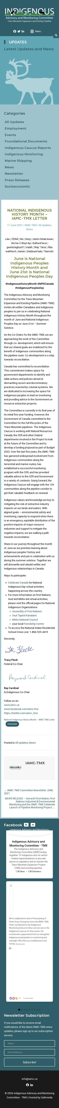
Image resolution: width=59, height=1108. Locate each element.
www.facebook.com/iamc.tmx (21, 709)
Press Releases (17, 180)
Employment (15, 128)
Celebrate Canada (18, 582)
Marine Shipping (18, 161)
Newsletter (14, 174)
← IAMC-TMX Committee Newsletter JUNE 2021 (28, 792)
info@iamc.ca (29, 1078)
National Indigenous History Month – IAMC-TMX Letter (29, 720)
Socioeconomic (17, 186)
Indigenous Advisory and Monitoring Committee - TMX (28, 843)
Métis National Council (25, 619)
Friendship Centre (34, 623)
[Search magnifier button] (56, 35)
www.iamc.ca (11, 704)
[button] (26, 825)
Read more (20, 944)
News (9, 167)
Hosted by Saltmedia (40, 1097)
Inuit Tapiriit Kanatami (24, 615)
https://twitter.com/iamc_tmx (21, 713)
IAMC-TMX (30, 225)
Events (10, 135)
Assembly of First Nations (27, 611)
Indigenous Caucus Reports (28, 148)
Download (12, 724)
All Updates (14, 122)
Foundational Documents (26, 141)
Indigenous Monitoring (24, 154)
